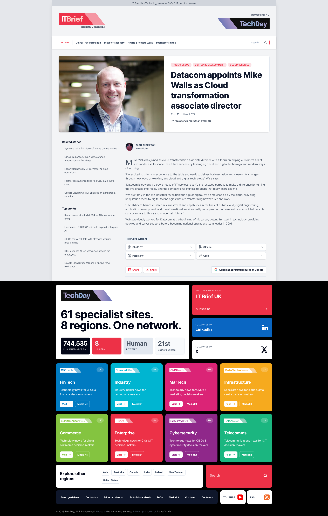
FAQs (160, 497)
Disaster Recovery (114, 42)
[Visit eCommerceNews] (76, 421)
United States (110, 480)
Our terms (207, 497)
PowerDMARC (164, 511)
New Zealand (176, 472)
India (146, 472)
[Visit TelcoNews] (240, 421)
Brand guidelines (70, 497)
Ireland (159, 472)
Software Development (209, 65)
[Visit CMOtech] (185, 370)
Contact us (92, 497)
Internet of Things (166, 42)
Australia (119, 472)
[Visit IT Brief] (131, 421)
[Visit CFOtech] (76, 370)
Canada (133, 472)
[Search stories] (265, 475)
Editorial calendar (114, 497)
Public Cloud (181, 65)
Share (135, 269)
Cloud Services (239, 65)
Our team (190, 497)
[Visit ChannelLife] (131, 370)
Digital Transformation (88, 42)
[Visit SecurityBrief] (185, 421)
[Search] (265, 42)
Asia (105, 472)
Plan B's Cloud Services (119, 511)
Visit (64, 403)
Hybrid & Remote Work (140, 42)
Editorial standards (140, 497)
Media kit (82, 403)
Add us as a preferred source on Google (241, 269)
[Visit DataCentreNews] (240, 370)
